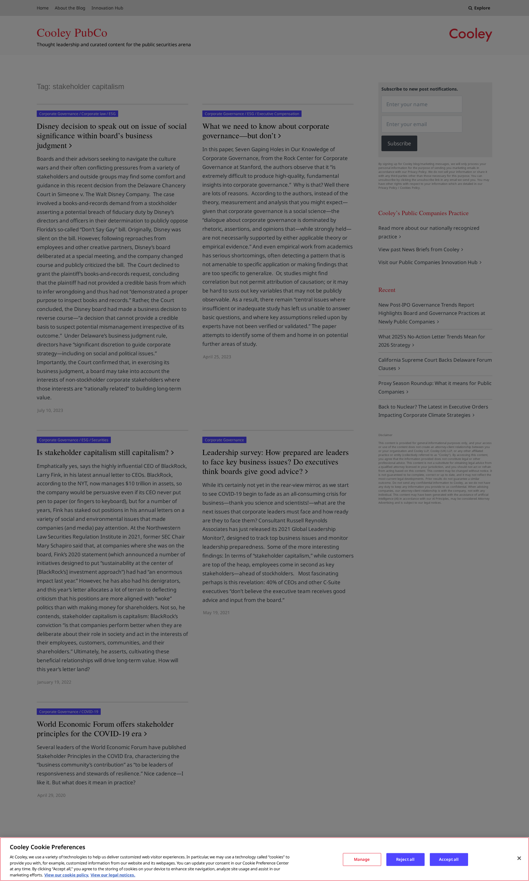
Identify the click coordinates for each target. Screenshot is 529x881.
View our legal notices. (113, 874)
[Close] (519, 858)
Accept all (449, 859)
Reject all (405, 859)
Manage (362, 859)
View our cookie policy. (66, 874)
